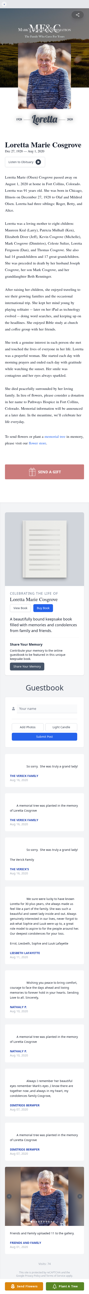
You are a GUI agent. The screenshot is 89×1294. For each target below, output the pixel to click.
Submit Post (44, 737)
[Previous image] (9, 1196)
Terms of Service (55, 1275)
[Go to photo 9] (51, 1222)
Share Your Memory (27, 666)
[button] (44, 1196)
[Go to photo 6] (44, 1222)
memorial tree (54, 436)
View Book (20, 608)
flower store (37, 442)
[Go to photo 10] (54, 1222)
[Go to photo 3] (36, 1222)
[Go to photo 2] (34, 1222)
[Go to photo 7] (46, 1222)
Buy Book (43, 608)
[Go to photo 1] (31, 1222)
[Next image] (79, 1196)
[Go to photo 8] (49, 1222)
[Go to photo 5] (41, 1222)
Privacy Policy (33, 1275)
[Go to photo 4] (39, 1222)
